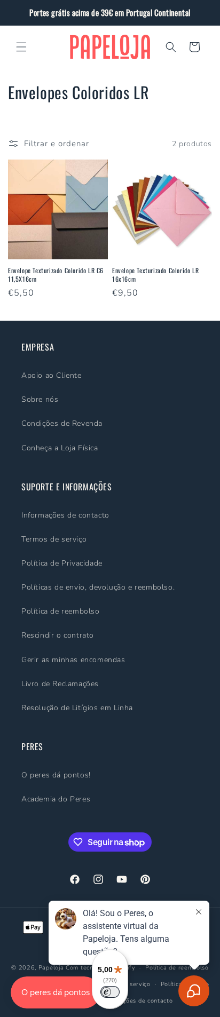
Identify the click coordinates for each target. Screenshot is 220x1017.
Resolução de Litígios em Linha (77, 708)
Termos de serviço (54, 539)
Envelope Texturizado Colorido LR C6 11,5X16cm (56, 274)
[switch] (110, 992)
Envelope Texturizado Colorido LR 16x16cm (155, 274)
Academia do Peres (55, 799)
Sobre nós (39, 399)
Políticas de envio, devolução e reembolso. (98, 587)
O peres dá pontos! (56, 775)
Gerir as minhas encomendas (73, 660)
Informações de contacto (65, 515)
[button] (21, 47)
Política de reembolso (60, 611)
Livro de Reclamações (60, 684)
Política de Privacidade (62, 563)
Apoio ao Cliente (51, 375)
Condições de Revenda (62, 423)
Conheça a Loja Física (59, 448)
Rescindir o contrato (57, 635)
